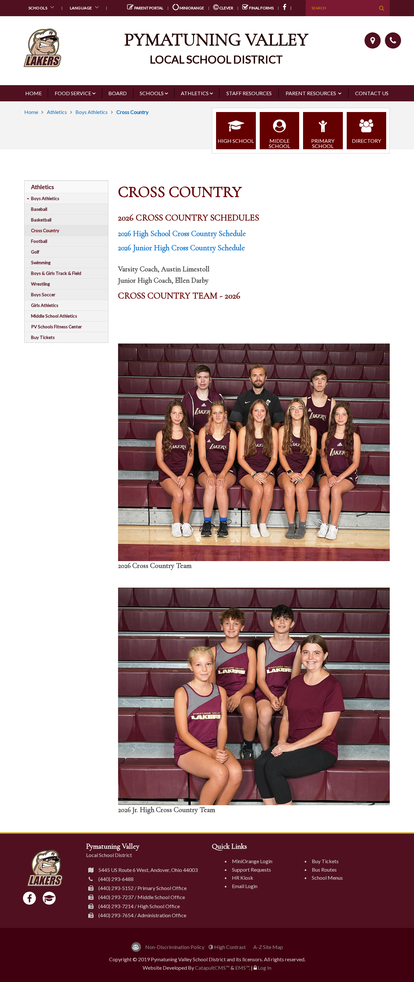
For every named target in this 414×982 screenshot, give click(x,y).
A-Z (268, 947)
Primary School (322, 143)
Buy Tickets (43, 337)
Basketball (41, 219)
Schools (38, 8)
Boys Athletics (91, 112)
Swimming (40, 262)
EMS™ (242, 968)
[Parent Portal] (49, 898)
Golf (35, 251)
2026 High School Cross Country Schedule (182, 233)
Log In (264, 968)
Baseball (39, 209)
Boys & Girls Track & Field (56, 273)
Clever (226, 8)
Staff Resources (249, 93)
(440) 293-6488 (116, 879)
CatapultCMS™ (212, 968)
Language (81, 8)
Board (117, 93)
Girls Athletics (44, 305)
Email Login (244, 886)
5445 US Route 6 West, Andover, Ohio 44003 (148, 870)
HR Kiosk (242, 878)
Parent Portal (148, 8)
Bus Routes (324, 869)
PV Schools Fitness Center (56, 326)
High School (236, 141)
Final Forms (261, 8)
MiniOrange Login (252, 861)
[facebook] (289, 8)
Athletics (195, 93)
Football (39, 241)
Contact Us (371, 93)
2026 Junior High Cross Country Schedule (181, 248)
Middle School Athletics (54, 316)
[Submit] (382, 8)
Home (33, 93)
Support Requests (251, 869)
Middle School (279, 143)
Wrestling (40, 284)
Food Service (73, 93)
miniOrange (191, 8)
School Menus (327, 878)
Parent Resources (311, 93)
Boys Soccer (43, 294)
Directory (366, 141)
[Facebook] (29, 898)
